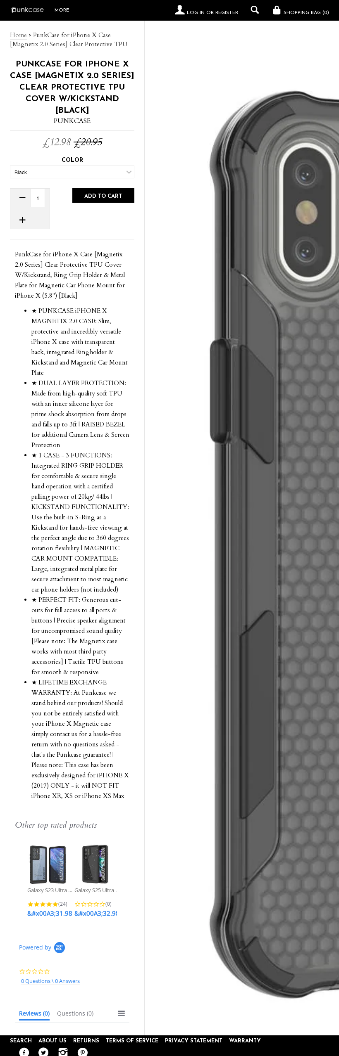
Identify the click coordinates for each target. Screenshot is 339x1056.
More (62, 10)
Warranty (245, 1041)
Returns (86, 1041)
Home (18, 35)
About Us (52, 1041)
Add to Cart (103, 196)
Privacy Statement (193, 1041)
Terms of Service (132, 1041)
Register (226, 12)
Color (72, 160)
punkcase (72, 120)
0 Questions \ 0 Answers (50, 981)
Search (21, 1041)
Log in (196, 12)
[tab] (34, 1015)
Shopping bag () (305, 12)
